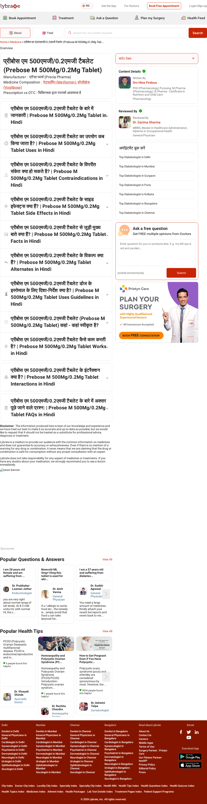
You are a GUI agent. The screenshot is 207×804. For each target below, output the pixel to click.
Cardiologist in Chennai (83, 742)
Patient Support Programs (159, 791)
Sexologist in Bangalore (118, 778)
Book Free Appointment (164, 5)
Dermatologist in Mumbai (50, 753)
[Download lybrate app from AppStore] (190, 767)
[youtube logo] (188, 738)
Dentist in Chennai (80, 731)
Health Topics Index (13, 791)
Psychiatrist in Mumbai (49, 749)
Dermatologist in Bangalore (114, 758)
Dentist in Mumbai (46, 731)
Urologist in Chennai (81, 761)
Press (142, 772)
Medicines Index (35, 791)
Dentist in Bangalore (116, 731)
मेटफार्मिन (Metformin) (59, 82)
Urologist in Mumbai (47, 761)
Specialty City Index (90, 785)
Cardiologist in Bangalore (119, 742)
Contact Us (145, 735)
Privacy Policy (147, 764)
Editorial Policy (147, 768)
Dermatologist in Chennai (84, 753)
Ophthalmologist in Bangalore (115, 773)
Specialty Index (68, 785)
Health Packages (75, 791)
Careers (143, 738)
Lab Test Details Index (100, 791)
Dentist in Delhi (10, 731)
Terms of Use (146, 746)
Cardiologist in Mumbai (49, 742)
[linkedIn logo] (196, 733)
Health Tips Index (129, 785)
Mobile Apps (146, 742)
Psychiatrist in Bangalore (119, 753)
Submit (181, 272)
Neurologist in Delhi (13, 757)
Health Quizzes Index (182, 785)
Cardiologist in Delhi (13, 742)
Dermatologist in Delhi (14, 753)
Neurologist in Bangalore (119, 763)
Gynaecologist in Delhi (14, 746)
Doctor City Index (25, 785)
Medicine (15, 42)
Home (3, 42)
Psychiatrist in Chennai (83, 749)
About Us (144, 731)
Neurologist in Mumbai (49, 757)
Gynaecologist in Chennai (84, 746)
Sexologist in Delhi (12, 769)
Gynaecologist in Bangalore (114, 748)
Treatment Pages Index (128, 791)
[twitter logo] (188, 733)
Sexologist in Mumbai (48, 772)
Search (198, 33)
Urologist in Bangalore (117, 767)
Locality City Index (47, 785)
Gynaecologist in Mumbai (50, 746)
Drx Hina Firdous (145, 82)
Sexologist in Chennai (82, 772)
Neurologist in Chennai (83, 757)
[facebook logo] (180, 733)
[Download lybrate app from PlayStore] (190, 759)
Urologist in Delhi (11, 761)
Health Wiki (110, 785)
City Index (7, 785)
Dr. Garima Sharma (147, 122)
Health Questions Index (154, 785)
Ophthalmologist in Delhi (16, 765)
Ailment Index (55, 791)
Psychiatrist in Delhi (13, 749)
